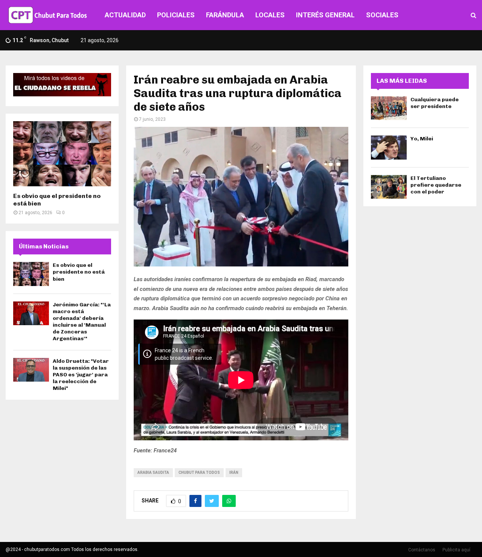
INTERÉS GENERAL (325, 15)
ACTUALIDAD (125, 15)
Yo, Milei (421, 138)
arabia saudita (153, 472)
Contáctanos (421, 549)
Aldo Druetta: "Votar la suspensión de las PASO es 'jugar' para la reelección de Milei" (81, 375)
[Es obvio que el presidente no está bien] (62, 153)
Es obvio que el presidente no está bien (79, 272)
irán (233, 472)
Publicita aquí (456, 549)
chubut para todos (199, 472)
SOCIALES (382, 15)
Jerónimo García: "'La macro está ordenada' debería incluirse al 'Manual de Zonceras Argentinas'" (82, 321)
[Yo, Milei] (389, 147)
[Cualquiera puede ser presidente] (389, 108)
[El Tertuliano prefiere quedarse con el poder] (389, 187)
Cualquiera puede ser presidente (434, 103)
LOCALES (270, 15)
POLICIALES (176, 15)
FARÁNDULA (225, 15)
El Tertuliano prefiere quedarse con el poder (435, 185)
